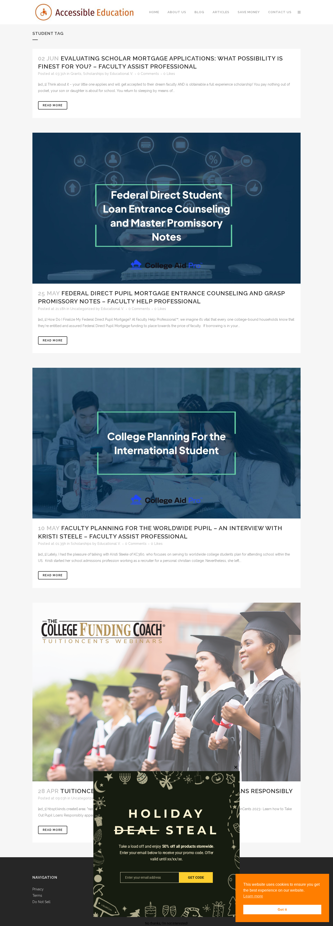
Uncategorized (82, 309)
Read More (53, 105)
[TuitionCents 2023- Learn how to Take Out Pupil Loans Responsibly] (166, 692)
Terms (37, 895)
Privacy (38, 889)
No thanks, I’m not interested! (166, 923)
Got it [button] (282, 909)
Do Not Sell (41, 902)
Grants (75, 74)
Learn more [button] (253, 896)
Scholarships (93, 74)
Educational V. (121, 74)
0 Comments (148, 74)
